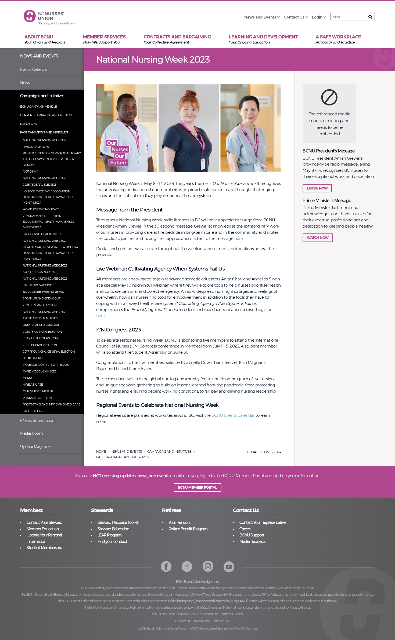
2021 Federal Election (40, 305)
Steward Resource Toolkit (118, 522)
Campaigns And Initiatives (169, 451)
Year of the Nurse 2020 (41, 338)
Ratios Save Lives (36, 147)
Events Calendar (34, 69)
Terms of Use (220, 621)
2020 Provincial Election (42, 332)
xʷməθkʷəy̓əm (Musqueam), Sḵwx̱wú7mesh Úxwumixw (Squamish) (198, 595)
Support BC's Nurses (39, 272)
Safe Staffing (33, 411)
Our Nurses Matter (38, 391)
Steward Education (113, 528)
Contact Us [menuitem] (294, 17)
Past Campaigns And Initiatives (122, 457)
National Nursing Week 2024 (45, 241)
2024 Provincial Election (42, 216)
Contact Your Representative (262, 522)
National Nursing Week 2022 (45, 278)
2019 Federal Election (40, 345)
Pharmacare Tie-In (37, 398)
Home (101, 451)
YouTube (229, 566)
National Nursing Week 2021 (44, 312)
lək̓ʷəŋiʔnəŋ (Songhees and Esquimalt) (203, 601)
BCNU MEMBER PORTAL (197, 487)
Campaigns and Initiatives (42, 95)
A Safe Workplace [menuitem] (338, 39)
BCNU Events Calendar (233, 415)
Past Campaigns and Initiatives (44, 132)
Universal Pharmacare (41, 325)
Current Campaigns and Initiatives (47, 115)
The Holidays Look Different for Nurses (49, 162)
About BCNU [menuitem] (44, 39)
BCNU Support (251, 535)
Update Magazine (35, 446)
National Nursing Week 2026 (45, 140)
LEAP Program (109, 535)
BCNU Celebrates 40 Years (43, 292)
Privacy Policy (201, 621)
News (25, 82)
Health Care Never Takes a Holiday (50, 247)
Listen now (317, 188)
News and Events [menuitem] (260, 17)
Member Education (43, 528)
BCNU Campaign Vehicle (38, 106)
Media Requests (252, 541)
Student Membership (44, 547)
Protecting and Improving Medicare (51, 404)
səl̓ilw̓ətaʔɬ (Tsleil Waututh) (267, 595)
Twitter (187, 566)
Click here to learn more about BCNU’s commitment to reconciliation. (197, 614)
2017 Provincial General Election (49, 351)
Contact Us (182, 621)
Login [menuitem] (317, 17)
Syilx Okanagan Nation (217, 607)
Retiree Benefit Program (187, 528)
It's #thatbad (33, 358)
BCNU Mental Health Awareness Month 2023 (48, 224)
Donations (28, 124)
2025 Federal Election (40, 184)
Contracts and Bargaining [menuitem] (177, 39)
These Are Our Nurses (40, 318)
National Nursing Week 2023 (45, 265)
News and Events (39, 55)
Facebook (166, 566)
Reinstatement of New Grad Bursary (52, 153)
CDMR (27, 378)
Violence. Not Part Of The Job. (46, 365)
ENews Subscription (37, 420)
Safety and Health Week (42, 234)
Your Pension (178, 522)
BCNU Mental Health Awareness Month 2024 (48, 199)
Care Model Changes (39, 371)
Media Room (31, 433)
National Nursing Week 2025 (45, 178)
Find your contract (112, 541)
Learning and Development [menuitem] (263, 39)
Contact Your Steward (44, 522)
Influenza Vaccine (37, 285)
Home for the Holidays (41, 209)
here (238, 238)
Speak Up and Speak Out (41, 298)
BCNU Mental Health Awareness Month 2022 (48, 256)
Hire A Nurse (33, 384)
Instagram (208, 566)
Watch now (318, 238)
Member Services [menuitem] (104, 39)
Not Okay (30, 171)
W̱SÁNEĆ (241, 601)
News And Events (127, 451)
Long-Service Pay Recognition (46, 191)
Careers (245, 528)
